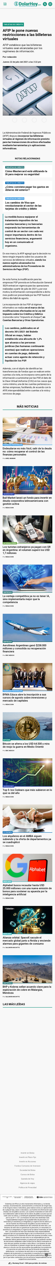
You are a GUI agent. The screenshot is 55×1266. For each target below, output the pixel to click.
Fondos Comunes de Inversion (27, 1166)
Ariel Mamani (9, 458)
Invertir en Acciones (27, 1161)
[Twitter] (45, 4)
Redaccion (8, 508)
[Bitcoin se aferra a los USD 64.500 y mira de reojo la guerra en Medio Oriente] (27, 726)
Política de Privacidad (27, 1187)
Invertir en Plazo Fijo (27, 1157)
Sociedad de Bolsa (27, 1170)
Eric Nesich (8, 655)
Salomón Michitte (11, 947)
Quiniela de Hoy (27, 1179)
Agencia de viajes (27, 1183)
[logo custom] (27, 4)
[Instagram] (50, 4)
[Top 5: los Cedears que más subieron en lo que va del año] (27, 772)
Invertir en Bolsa (27, 1153)
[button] (5, 4)
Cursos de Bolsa (28, 1174)
